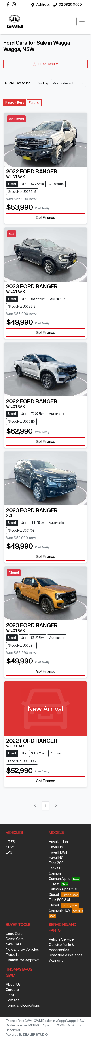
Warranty (56, 960)
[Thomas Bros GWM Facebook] (9, 4)
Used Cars (14, 933)
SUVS (10, 847)
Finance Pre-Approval (23, 960)
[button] (81, 21)
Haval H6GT (58, 852)
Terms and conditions (23, 1005)
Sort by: (43, 83)
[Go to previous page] (35, 805)
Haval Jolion (58, 841)
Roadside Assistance (66, 955)
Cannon (55, 873)
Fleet (10, 995)
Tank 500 (56, 868)
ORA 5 (54, 884)
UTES (10, 841)
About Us (13, 984)
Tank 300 (56, 863)
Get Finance (45, 217)
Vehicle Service (61, 939)
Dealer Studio (35, 1034)
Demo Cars (15, 939)
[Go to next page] (55, 805)
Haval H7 (56, 857)
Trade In (12, 954)
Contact (12, 1000)
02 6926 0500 (70, 4)
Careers (12, 989)
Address (43, 4)
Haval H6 (56, 847)
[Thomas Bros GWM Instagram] (15, 4)
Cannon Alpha (59, 878)
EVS (9, 852)
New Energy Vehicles (22, 949)
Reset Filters (14, 102)
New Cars (13, 944)
